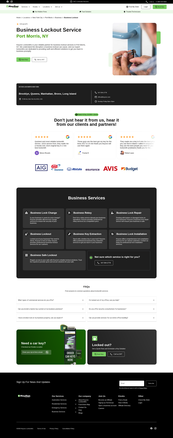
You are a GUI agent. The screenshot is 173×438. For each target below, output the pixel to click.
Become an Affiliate (105, 400)
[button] (51, 300)
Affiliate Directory (124, 405)
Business (58, 17)
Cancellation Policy (68, 428)
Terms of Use (41, 428)
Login (140, 403)
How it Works (123, 403)
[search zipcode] (47, 352)
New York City (37, 17)
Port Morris (49, 17)
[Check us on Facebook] (7, 1)
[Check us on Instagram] (11, 1)
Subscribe (151, 383)
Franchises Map (84, 404)
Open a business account (107, 405)
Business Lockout (71, 17)
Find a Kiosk (122, 400)
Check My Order (144, 400)
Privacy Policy (54, 428)
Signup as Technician (106, 403)
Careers (101, 408)
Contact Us (82, 407)
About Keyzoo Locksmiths (83, 401)
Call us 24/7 (40, 59)
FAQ (80, 410)
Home (18, 17)
